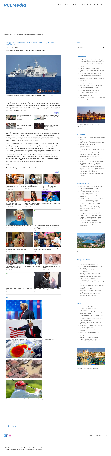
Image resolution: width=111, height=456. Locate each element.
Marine (33, 168)
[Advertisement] (55, 20)
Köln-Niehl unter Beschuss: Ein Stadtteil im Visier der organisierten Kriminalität (91, 199)
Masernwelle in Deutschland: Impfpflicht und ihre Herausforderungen (92, 94)
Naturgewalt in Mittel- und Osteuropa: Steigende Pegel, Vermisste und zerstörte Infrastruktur (91, 158)
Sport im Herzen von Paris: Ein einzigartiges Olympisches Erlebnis (91, 312)
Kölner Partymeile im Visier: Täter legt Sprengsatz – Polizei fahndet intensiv (90, 212)
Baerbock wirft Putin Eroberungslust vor (90, 276)
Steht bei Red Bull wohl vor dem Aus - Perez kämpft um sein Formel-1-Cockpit (91, 316)
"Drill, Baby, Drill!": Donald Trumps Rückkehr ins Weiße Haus (22, 319)
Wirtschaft (96, 5)
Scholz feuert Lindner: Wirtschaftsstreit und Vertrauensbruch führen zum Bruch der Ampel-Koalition (92, 65)
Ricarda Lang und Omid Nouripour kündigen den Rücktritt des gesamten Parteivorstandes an (92, 98)
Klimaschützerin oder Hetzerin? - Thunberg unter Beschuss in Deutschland (91, 82)
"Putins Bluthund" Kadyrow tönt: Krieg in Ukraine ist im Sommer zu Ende (90, 294)
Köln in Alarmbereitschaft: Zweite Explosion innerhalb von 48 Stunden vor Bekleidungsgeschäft (91, 208)
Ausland (72, 5)
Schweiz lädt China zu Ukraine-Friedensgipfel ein (92, 282)
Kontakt (105, 435)
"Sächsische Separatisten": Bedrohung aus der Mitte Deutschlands (92, 79)
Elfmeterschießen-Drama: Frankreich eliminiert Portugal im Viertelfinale (90, 340)
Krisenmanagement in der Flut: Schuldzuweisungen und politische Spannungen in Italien (29, 379)
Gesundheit (104, 5)
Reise (91, 5)
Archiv (90, 435)
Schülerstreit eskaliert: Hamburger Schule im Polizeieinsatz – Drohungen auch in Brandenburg (92, 223)
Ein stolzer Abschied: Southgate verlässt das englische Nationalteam (91, 319)
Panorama (77, 5)
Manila (37, 168)
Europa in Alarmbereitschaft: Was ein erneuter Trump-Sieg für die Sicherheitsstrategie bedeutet (92, 75)
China (21, 168)
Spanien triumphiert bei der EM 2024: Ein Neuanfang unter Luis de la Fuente (90, 323)
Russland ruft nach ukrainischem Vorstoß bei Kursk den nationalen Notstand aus (91, 263)
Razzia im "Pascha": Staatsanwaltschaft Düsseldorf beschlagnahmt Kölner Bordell (91, 216)
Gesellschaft (85, 5)
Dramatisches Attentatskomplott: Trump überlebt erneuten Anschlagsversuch (27, 399)
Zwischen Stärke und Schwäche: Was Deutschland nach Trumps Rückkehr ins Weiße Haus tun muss (92, 70)
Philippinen (16, 168)
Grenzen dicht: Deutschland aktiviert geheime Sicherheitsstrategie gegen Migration (92, 169)
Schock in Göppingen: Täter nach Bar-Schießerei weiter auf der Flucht (90, 91)
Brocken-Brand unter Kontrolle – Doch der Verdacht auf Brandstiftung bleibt (91, 219)
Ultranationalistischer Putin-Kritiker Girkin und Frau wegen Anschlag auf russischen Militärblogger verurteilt (92, 286)
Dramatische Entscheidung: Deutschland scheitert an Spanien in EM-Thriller (90, 336)
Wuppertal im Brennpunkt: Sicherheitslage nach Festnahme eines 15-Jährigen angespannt (91, 87)
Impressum (98, 435)
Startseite (60, 5)
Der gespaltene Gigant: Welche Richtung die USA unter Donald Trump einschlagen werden (30, 339)
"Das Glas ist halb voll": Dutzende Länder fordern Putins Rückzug (90, 274)
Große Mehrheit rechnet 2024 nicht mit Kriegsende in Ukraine (90, 291)
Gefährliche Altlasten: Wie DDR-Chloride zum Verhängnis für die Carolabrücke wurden (92, 165)
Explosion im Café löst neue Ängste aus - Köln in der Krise (92, 195)
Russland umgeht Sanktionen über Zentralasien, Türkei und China (89, 279)
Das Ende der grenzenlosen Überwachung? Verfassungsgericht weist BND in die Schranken (92, 60)
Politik (66, 5)
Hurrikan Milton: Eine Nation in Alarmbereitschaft (19, 359)
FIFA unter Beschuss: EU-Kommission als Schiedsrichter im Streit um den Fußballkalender (90, 308)
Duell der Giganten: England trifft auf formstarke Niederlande (89, 333)
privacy (40, 449)
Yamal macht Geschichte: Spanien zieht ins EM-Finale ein (92, 329)
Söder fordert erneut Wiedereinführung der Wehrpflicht (91, 267)
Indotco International (16, 448)
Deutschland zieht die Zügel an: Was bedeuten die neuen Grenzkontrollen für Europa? (92, 162)
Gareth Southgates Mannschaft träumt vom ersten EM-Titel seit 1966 (91, 326)
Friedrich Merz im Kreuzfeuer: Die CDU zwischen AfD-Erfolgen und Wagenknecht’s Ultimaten (91, 173)
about (36, 449)
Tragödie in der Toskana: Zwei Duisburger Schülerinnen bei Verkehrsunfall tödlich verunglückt (90, 203)
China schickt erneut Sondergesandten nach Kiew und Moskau (91, 270)
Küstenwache (27, 168)
